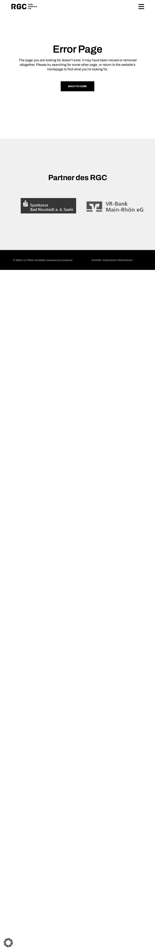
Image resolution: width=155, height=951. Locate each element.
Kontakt (96, 260)
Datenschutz (125, 260)
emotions (66, 260)
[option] (44, 207)
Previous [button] (9, 206)
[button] (8, 942)
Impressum (109, 260)
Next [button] (146, 206)
